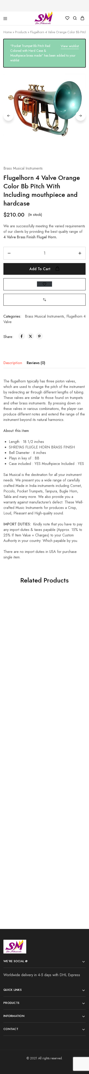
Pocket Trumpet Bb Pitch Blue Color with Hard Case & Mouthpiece (63, 866)
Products (21, 32)
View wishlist (70, 46)
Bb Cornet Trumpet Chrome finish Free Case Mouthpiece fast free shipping (63, 754)
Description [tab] (12, 362)
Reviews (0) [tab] (36, 362)
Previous (8, 116)
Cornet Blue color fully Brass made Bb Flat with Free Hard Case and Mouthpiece (22, 853)
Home (7, 32)
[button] (44, 299)
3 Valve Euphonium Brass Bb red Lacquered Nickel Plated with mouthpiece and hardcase (63, 663)
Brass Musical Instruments (23, 168)
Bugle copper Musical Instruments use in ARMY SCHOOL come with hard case (22, 658)
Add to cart (40, 269)
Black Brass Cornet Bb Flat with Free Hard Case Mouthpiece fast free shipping (22, 767)
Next (81, 116)
